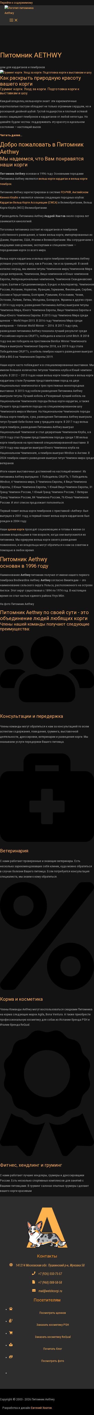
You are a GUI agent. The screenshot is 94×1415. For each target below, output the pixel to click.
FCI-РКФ (66, 192)
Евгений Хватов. (41, 1408)
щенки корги (16, 529)
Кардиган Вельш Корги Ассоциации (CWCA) (28, 202)
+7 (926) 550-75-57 (50, 1274)
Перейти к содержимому (16, 2)
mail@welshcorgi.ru (50, 1291)
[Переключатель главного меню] (14, 20)
